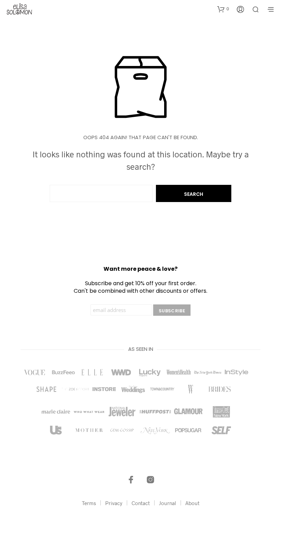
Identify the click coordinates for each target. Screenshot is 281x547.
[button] (223, 8)
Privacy (113, 503)
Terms (89, 503)
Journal (167, 503)
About (192, 503)
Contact (141, 503)
